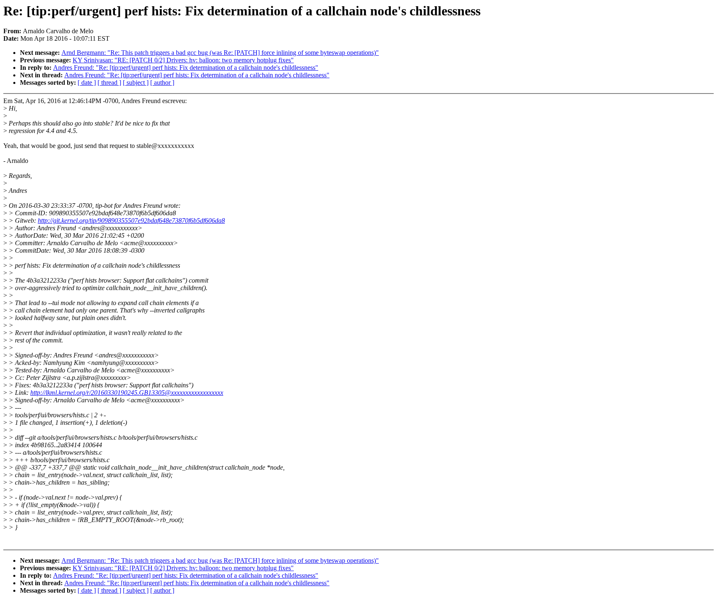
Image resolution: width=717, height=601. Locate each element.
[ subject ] (136, 82)
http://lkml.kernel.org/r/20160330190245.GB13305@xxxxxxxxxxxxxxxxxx (126, 392)
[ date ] (87, 82)
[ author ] (162, 82)
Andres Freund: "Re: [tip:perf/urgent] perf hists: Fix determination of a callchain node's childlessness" (185, 67)
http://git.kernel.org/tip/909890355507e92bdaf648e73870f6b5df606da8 (131, 220)
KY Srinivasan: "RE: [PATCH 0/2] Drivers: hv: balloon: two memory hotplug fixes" (183, 60)
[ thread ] (109, 82)
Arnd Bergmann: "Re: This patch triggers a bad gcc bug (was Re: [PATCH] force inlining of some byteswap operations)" (220, 52)
